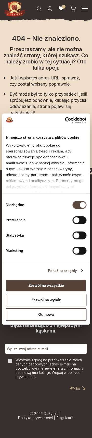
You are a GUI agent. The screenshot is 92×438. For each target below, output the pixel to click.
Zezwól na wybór (46, 300)
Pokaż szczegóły (62, 271)
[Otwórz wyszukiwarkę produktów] (39, 9)
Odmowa (46, 314)
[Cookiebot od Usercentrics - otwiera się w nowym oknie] (65, 120)
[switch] (79, 220)
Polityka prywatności (35, 418)
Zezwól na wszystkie (46, 285)
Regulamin (65, 418)
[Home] (15, 9)
